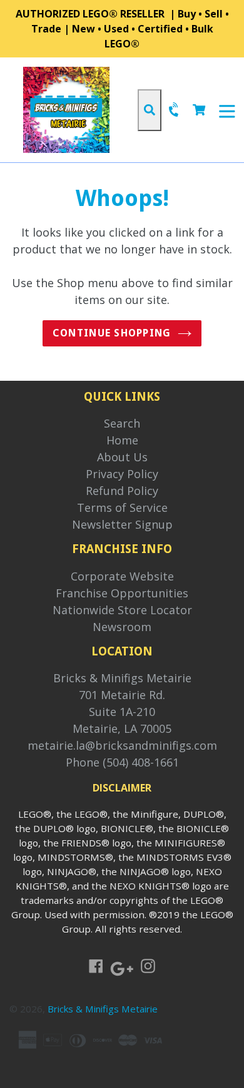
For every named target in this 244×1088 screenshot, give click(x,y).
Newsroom (122, 626)
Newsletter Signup (122, 524)
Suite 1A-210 (122, 711)
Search (122, 423)
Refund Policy (122, 490)
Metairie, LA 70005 (122, 728)
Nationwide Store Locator (122, 609)
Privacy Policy (122, 473)
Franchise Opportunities (122, 593)
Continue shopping (112, 333)
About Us (122, 456)
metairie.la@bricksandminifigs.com (122, 745)
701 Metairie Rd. (122, 694)
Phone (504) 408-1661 (122, 762)
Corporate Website (122, 576)
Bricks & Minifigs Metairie (122, 677)
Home (122, 440)
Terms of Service (122, 507)
